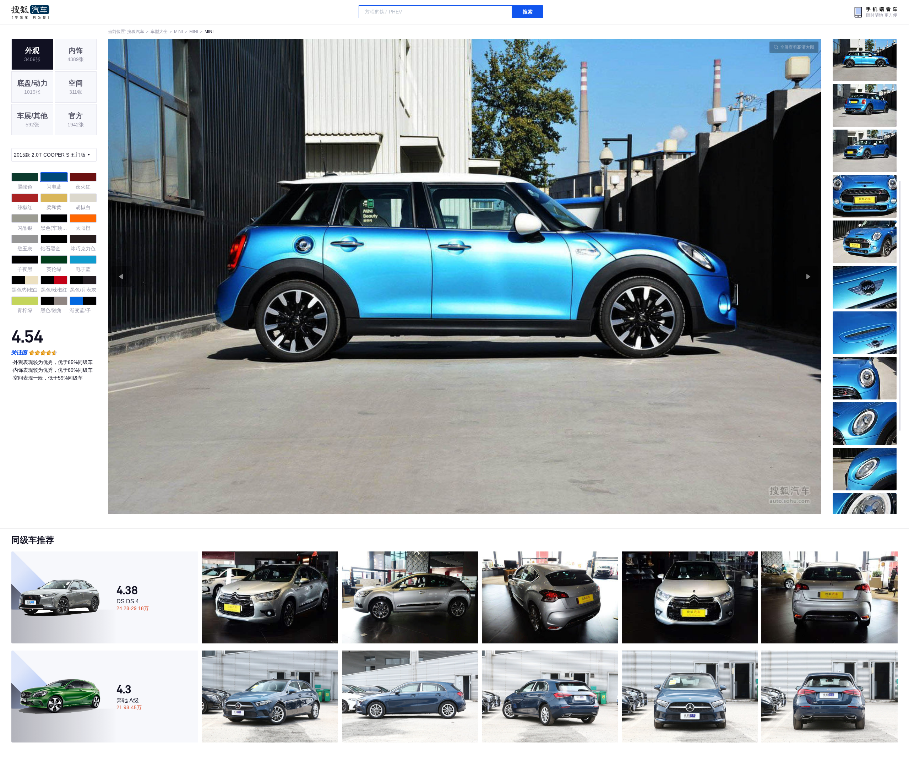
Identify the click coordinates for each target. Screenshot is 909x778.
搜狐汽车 (30, 12)
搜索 (528, 12)
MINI (178, 31)
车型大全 (159, 31)
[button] (286, 276)
